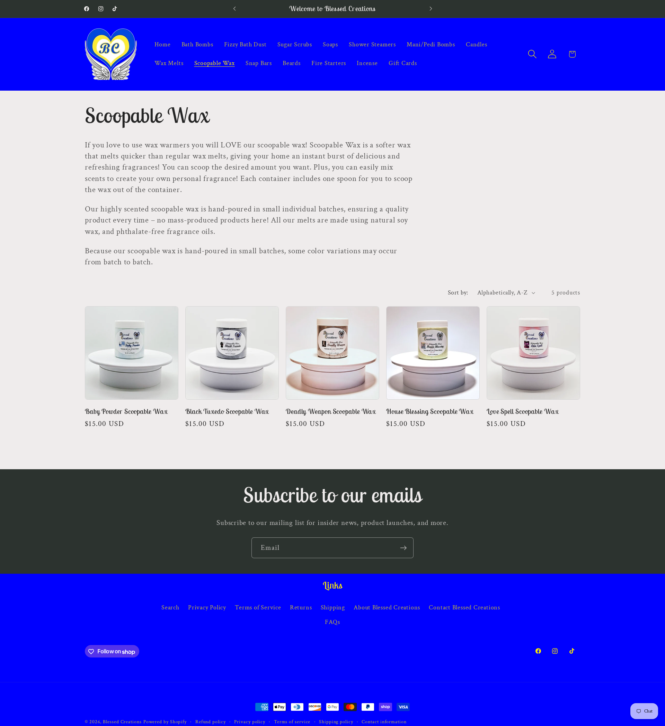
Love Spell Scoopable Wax (523, 411)
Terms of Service (258, 607)
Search (170, 607)
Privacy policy (249, 721)
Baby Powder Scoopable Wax (126, 411)
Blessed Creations (122, 721)
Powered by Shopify (165, 721)
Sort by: (458, 293)
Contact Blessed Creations (464, 607)
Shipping (333, 607)
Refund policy (210, 721)
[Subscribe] (403, 548)
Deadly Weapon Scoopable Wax (331, 411)
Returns (301, 607)
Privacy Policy (207, 607)
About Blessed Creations (387, 607)
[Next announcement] (430, 8)
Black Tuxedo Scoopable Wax (227, 411)
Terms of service (292, 721)
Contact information (384, 721)
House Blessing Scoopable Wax (429, 411)
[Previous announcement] (234, 8)
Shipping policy (336, 721)
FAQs (332, 622)
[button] (532, 54)
